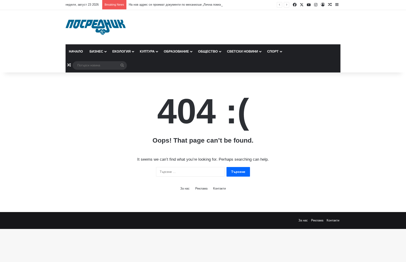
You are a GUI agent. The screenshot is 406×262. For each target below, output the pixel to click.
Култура (147, 51)
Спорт (273, 51)
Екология (121, 51)
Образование (176, 51)
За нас (185, 188)
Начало (76, 51)
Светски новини (242, 51)
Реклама (201, 188)
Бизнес (96, 51)
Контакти (219, 188)
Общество (208, 51)
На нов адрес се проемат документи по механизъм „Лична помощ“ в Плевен (183, 4)
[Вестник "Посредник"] (96, 27)
